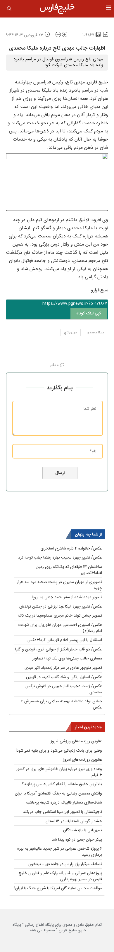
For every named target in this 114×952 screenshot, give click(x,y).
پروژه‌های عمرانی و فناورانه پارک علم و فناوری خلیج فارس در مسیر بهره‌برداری (60, 876)
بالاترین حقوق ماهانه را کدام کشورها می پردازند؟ (62, 784)
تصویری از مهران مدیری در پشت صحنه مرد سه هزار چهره (59, 585)
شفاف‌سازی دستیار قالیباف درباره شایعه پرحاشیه (64, 802)
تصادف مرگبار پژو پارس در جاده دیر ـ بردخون (65, 864)
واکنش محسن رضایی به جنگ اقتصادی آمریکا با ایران (58, 793)
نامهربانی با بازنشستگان (82, 830)
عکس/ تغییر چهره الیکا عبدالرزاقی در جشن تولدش (60, 606)
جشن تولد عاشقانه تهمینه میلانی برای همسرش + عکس (61, 704)
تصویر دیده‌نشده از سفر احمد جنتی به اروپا (67, 597)
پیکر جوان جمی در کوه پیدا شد (77, 839)
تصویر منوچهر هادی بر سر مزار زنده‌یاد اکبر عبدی (63, 667)
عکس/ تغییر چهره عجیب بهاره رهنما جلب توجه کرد (60, 557)
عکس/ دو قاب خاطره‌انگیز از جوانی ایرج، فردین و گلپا (58, 649)
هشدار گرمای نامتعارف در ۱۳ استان (74, 821)
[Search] (9, 9)
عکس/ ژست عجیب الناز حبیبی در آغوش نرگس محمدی (63, 689)
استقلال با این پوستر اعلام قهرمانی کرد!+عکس (64, 640)
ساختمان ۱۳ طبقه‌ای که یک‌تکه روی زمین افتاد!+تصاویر (69, 570)
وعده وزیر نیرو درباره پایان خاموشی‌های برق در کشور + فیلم (59, 772)
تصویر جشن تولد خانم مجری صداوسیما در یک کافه (60, 615)
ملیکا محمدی (95, 332)
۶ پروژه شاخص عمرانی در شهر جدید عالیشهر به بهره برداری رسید (59, 851)
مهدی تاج (70, 332)
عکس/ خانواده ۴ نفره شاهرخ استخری (71, 548)
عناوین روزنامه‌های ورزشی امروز (76, 741)
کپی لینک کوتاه (88, 313)
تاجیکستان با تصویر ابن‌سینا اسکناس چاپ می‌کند (62, 811)
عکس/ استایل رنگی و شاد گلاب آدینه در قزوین (64, 677)
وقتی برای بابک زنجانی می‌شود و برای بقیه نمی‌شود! (59, 750)
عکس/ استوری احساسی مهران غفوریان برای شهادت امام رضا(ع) (60, 628)
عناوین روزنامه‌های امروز (82, 759)
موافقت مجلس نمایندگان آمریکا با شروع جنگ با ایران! (58, 888)
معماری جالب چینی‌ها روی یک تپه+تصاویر (67, 658)
